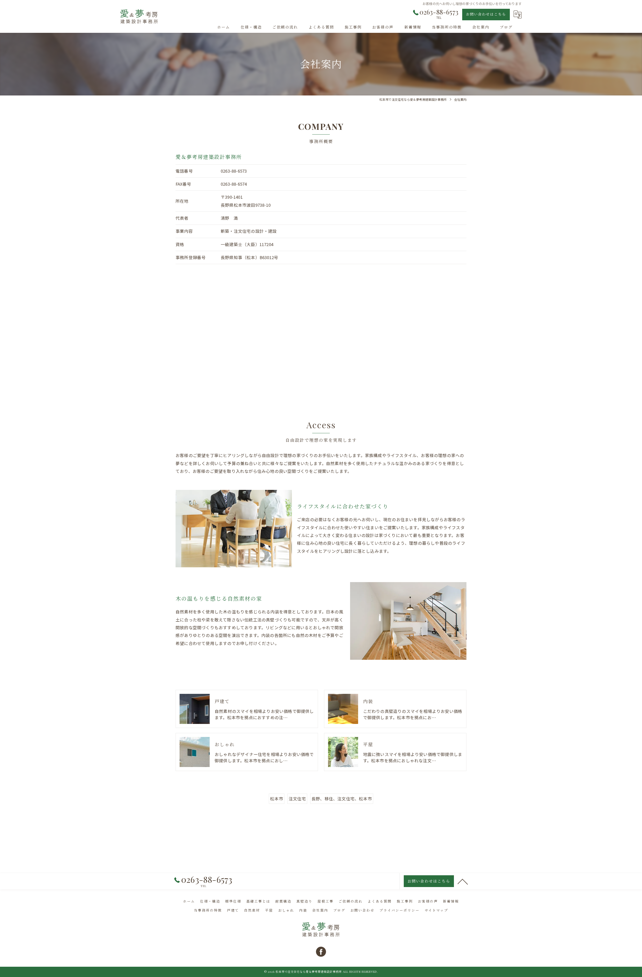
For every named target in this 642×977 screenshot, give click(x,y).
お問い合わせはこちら (486, 14)
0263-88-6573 (234, 171)
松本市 (276, 799)
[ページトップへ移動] (463, 881)
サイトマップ (436, 910)
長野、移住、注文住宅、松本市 (341, 799)
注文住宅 (297, 799)
